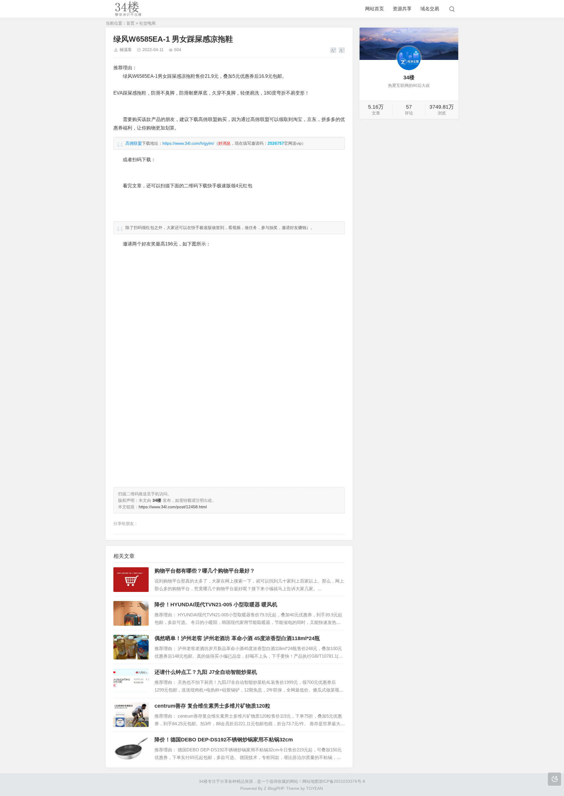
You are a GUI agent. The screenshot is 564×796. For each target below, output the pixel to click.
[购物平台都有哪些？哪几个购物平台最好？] (131, 579)
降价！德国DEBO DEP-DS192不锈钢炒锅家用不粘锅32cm (224, 740)
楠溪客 (126, 49)
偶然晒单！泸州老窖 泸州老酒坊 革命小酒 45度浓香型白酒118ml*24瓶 (237, 638)
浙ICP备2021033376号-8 (342, 781)
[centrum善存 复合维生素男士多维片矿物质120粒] (131, 714)
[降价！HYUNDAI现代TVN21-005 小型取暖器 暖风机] (131, 613)
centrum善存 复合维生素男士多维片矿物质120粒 (212, 706)
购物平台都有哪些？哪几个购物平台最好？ (205, 571)
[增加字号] (333, 50)
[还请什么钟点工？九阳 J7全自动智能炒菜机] (131, 681)
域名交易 (429, 8)
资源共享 (402, 8)
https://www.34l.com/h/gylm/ (188, 143)
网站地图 (310, 781)
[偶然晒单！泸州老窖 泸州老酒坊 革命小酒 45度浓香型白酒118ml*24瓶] (131, 647)
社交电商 (147, 23)
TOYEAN (314, 788)
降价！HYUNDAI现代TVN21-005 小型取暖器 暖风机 (216, 604)
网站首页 (374, 8)
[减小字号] (342, 50)
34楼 (203, 781)
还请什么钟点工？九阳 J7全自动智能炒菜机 (206, 672)
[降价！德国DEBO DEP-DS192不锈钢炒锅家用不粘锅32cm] (131, 748)
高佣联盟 (133, 143)
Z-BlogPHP (274, 788)
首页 (130, 23)
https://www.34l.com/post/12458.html (173, 506)
